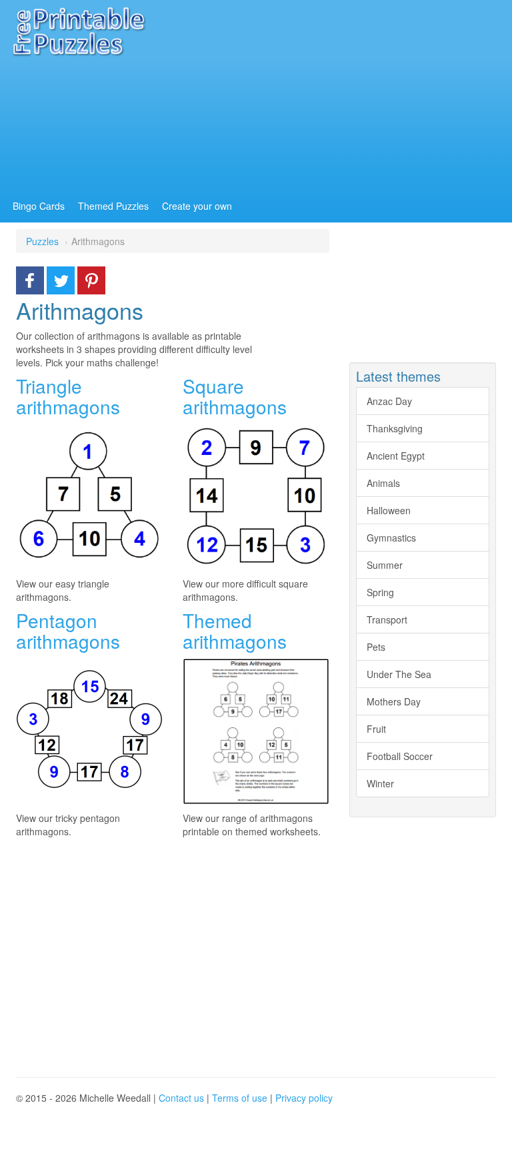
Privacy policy (304, 1097)
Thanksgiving (395, 428)
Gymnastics (391, 537)
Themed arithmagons (235, 630)
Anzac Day (389, 401)
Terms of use (239, 1097)
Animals (383, 483)
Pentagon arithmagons (68, 630)
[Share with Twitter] (61, 279)
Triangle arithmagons (68, 396)
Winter (380, 783)
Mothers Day (394, 701)
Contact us (181, 1097)
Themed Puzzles (113, 205)
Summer (385, 565)
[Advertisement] (172, 954)
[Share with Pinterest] (91, 279)
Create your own (197, 205)
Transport (387, 619)
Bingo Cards (39, 205)
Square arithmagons (235, 396)
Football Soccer (400, 756)
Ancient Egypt (396, 455)
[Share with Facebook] (30, 279)
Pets (376, 646)
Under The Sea (399, 674)
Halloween (389, 510)
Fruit (376, 728)
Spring (380, 592)
